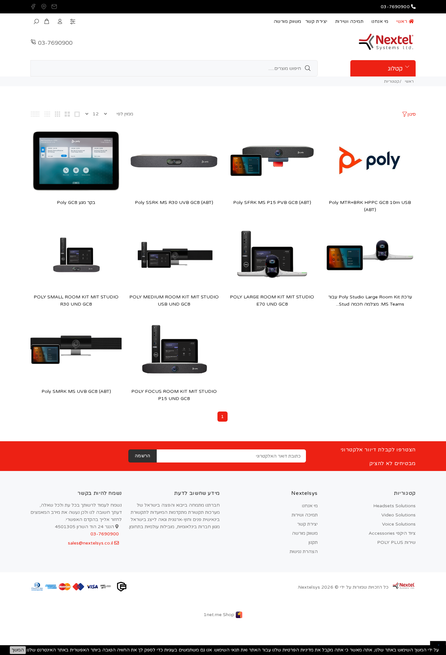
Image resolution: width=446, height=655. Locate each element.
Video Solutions (398, 515)
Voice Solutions (399, 524)
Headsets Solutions (394, 506)
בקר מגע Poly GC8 (76, 202)
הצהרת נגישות (304, 551)
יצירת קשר (316, 21)
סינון (411, 114)
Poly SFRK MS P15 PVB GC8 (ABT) (272, 202)
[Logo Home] (404, 585)
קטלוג (395, 68)
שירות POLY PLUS (396, 542)
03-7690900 (55, 42)
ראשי (402, 21)
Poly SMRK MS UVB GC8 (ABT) (76, 391)
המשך (18, 650)
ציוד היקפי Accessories (392, 533)
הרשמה (142, 456)
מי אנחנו (380, 21)
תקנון (313, 542)
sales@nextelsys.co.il (91, 543)
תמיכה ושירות (349, 21)
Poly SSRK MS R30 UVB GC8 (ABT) (174, 202)
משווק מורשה (287, 21)
